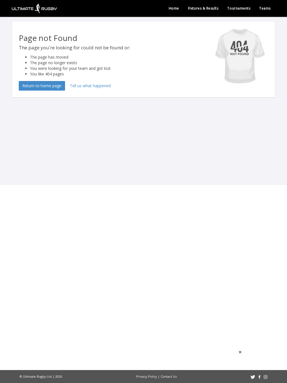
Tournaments (238, 8)
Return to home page (41, 85)
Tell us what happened (90, 85)
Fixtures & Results (203, 8)
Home (174, 8)
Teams (265, 8)
